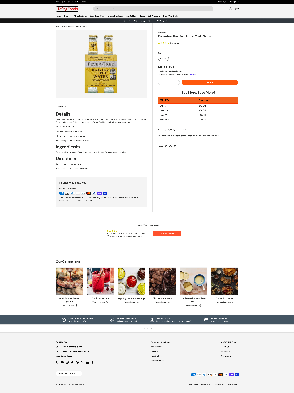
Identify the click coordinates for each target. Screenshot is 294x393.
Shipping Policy (157, 356)
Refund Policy (156, 351)
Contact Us (226, 351)
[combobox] (153, 8)
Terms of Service (157, 360)
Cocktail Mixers (100, 298)
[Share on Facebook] (170, 146)
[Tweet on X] (166, 146)
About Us (225, 347)
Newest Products (115, 16)
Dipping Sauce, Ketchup (131, 298)
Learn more (83, 2)
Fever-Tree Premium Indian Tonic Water (74, 26)
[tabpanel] (101, 141)
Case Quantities (96, 16)
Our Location (226, 356)
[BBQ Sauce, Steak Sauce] (69, 281)
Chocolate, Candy (163, 298)
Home (58, 16)
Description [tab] (61, 106)
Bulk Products (154, 16)
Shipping (161, 71)
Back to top (147, 328)
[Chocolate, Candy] (162, 281)
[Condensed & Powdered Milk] (193, 281)
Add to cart (209, 82)
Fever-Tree (162, 32)
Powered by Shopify (77, 385)
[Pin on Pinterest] (175, 146)
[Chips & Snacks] (224, 281)
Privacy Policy (156, 347)
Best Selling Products (135, 16)
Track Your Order (170, 16)
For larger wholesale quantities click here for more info (188, 135)
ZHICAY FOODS (66, 385)
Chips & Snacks (224, 298)
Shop (66, 16)
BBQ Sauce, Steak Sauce (69, 300)
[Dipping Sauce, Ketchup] (131, 281)
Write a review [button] (167, 233)
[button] (236, 8)
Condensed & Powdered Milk (193, 300)
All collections (80, 16)
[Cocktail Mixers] (100, 281)
